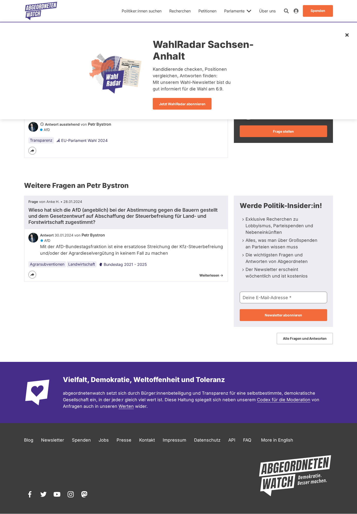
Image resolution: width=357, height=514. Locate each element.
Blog (28, 440)
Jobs (104, 440)
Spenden (81, 440)
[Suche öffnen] (286, 11)
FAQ (247, 440)
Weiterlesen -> (211, 275)
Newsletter (52, 440)
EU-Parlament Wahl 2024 (84, 140)
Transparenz (41, 140)
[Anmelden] (296, 11)
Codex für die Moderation (283, 399)
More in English (277, 440)
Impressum (174, 440)
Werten (126, 406)
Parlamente (234, 11)
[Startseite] (41, 11)
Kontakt (147, 440)
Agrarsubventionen (47, 264)
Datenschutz (207, 440)
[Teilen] (32, 151)
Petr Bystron (99, 124)
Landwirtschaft (81, 264)
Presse (124, 440)
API (231, 440)
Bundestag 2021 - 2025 (125, 264)
